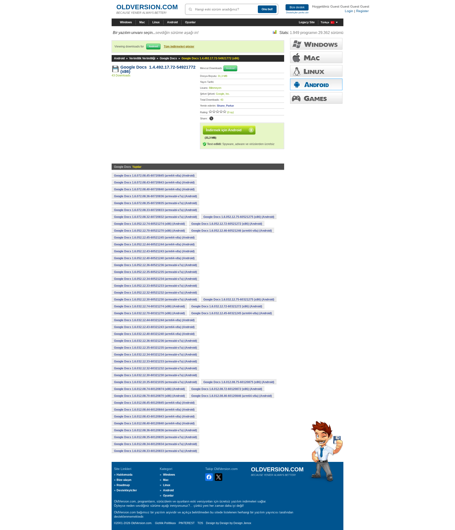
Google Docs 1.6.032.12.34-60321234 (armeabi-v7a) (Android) (155, 354)
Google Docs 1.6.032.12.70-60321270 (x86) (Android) (149, 313)
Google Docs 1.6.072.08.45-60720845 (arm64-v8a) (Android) (154, 175)
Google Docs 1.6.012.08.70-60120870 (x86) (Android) (149, 396)
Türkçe (325, 22)
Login (349, 11)
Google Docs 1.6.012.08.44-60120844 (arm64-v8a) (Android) (154, 409)
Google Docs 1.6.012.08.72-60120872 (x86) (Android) (226, 389)
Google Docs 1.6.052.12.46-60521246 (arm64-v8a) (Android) (231, 230)
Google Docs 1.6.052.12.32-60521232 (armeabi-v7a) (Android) (155, 292)
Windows (126, 22)
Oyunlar (190, 22)
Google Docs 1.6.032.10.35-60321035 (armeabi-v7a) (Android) (155, 382)
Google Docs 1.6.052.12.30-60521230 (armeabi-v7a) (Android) (155, 299)
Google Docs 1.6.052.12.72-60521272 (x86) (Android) (226, 223)
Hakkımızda (124, 474)
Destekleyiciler (127, 490)
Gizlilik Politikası (165, 523)
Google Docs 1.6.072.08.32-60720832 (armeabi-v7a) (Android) (155, 217)
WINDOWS (316, 44)
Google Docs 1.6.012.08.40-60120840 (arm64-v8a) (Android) (154, 423)
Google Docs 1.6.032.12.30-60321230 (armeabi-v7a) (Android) (155, 375)
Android (172, 22)
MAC (316, 57)
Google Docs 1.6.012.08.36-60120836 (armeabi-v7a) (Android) (155, 430)
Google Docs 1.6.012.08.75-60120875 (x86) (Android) (238, 382)
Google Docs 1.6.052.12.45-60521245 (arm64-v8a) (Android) (154, 237)
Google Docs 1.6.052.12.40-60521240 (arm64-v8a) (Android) (154, 258)
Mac (142, 22)
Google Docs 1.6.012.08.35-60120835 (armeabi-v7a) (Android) (155, 437)
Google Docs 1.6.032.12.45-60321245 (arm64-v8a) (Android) (231, 313)
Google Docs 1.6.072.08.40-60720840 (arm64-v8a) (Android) (154, 189)
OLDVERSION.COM (147, 7)
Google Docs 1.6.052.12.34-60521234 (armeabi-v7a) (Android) (155, 279)
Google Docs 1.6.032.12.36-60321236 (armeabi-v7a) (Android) (155, 340)
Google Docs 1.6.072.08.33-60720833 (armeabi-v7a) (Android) (155, 210)
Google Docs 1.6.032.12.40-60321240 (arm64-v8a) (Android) (154, 334)
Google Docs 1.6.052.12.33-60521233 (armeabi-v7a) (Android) (155, 285)
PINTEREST (187, 523)
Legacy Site (307, 22)
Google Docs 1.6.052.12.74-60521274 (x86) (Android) (149, 223)
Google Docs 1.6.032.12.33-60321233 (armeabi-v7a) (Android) (155, 361)
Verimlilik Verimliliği (142, 58)
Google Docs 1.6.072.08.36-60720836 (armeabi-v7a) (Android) (155, 196)
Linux (156, 22)
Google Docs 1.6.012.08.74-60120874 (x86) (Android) (149, 389)
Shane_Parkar (225, 105)
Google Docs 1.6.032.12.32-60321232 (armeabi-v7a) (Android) (155, 368)
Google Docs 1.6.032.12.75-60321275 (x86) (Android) (238, 299)
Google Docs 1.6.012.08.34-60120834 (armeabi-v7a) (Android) (155, 444)
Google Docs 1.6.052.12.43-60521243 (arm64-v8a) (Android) (154, 251)
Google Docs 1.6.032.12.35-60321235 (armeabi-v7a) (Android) (155, 347)
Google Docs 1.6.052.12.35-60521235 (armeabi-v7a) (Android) (155, 272)
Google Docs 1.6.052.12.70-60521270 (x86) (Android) (149, 230)
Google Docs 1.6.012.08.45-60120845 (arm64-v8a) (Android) (154, 402)
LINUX (316, 71)
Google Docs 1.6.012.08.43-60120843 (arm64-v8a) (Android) (154, 416)
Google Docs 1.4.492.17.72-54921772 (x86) (158, 69)
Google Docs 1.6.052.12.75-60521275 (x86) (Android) (238, 217)
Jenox (247, 523)
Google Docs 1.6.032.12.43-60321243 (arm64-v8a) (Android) (154, 327)
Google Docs (168, 58)
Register (362, 11)
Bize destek (297, 7)
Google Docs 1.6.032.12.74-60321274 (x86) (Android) (149, 306)
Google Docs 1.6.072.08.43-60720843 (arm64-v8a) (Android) (154, 182)
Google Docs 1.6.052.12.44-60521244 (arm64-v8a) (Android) (154, 244)
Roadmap (123, 485)
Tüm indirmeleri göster (179, 46)
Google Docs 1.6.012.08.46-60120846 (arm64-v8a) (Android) (231, 396)
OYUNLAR (316, 98)
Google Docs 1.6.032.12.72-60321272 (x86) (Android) (226, 306)
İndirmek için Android (223, 130)
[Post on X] (211, 118)
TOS (200, 523)
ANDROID (316, 84)
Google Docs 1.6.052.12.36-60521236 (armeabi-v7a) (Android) (155, 265)
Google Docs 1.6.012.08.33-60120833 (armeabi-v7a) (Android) (155, 451)
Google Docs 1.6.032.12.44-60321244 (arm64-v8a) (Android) (154, 320)
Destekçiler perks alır (297, 12)
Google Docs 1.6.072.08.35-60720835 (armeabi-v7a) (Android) (155, 203)
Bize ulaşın (124, 480)
